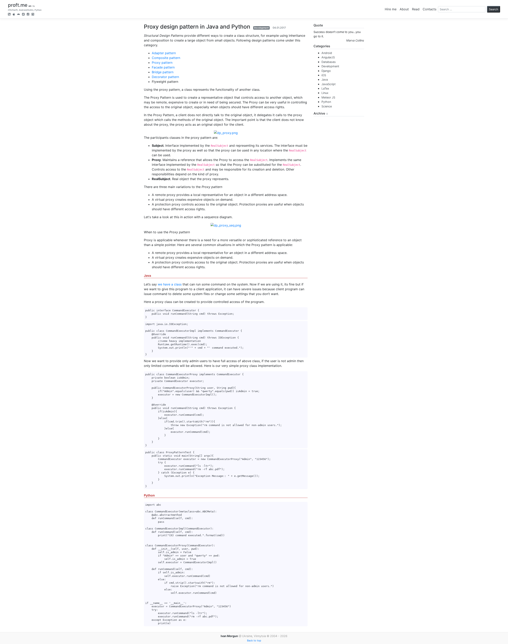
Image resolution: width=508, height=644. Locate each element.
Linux (324, 92)
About (404, 9)
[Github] (33, 14)
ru (34, 6)
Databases (328, 62)
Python (326, 101)
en (30, 6)
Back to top (254, 640)
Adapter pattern (164, 53)
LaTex (325, 88)
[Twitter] (23, 14)
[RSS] (9, 14)
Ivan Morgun (229, 636)
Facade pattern (163, 67)
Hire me (390, 9)
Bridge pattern (162, 72)
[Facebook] (28, 14)
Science (326, 106)
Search (493, 9)
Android (326, 53)
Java (324, 79)
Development (261, 27)
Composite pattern (166, 58)
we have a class (170, 284)
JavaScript (328, 84)
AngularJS (328, 57)
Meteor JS (328, 97)
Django (326, 70)
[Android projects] (18, 14)
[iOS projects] (14, 14)
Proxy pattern (162, 63)
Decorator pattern (165, 77)
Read (415, 9)
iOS (323, 75)
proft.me (17, 5)
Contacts (429, 9)
